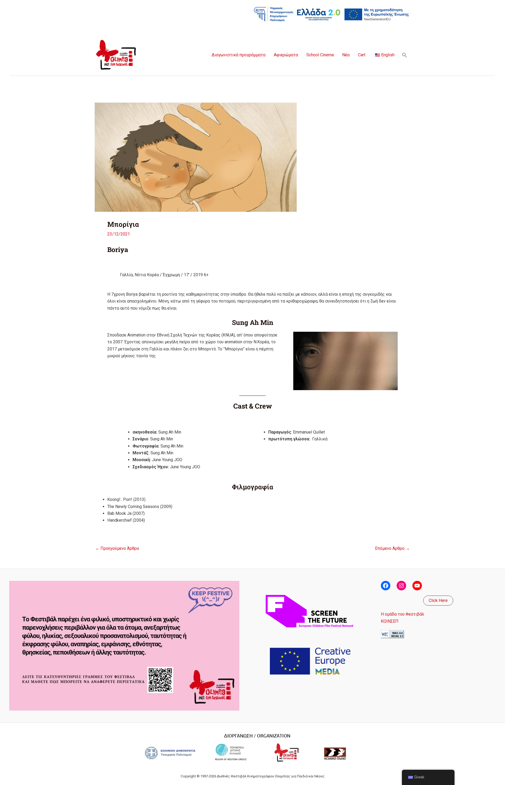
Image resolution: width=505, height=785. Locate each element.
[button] (404, 55)
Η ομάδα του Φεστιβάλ (402, 614)
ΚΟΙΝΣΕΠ (389, 621)
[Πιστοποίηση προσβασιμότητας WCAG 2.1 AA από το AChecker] (392, 633)
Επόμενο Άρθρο (392, 548)
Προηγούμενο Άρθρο (117, 548)
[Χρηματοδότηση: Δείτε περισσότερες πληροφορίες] (331, 13)
